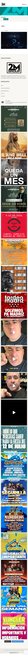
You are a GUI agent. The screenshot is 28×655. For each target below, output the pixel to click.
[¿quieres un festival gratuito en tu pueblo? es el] (14, 386)
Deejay (6, 30)
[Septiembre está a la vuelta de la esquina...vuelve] (14, 119)
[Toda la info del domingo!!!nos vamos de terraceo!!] (14, 439)
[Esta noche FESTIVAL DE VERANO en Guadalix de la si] (14, 546)
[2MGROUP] (9, 4)
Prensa (2, 93)
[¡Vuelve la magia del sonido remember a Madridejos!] (14, 519)
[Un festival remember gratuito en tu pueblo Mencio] (14, 332)
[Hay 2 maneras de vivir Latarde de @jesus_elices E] (14, 199)
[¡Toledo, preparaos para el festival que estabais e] (14, 493)
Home (2, 85)
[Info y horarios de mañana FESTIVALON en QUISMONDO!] (14, 252)
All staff (6, 19)
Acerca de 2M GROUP (5, 88)
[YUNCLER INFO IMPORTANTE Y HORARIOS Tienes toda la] (14, 626)
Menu (24, 4)
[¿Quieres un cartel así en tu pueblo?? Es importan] (14, 359)
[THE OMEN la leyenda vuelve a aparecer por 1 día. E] (14, 226)
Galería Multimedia (5, 90)
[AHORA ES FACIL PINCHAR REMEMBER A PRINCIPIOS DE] (14, 145)
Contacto (3, 96)
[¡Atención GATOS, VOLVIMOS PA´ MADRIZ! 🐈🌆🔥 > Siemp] (14, 306)
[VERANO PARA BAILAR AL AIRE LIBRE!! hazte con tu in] (14, 466)
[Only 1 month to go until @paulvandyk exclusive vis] (14, 172)
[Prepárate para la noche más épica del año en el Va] (14, 573)
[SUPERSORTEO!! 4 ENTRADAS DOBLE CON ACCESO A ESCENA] (14, 279)
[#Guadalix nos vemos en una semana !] (14, 599)
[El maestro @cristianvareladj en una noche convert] (14, 412)
